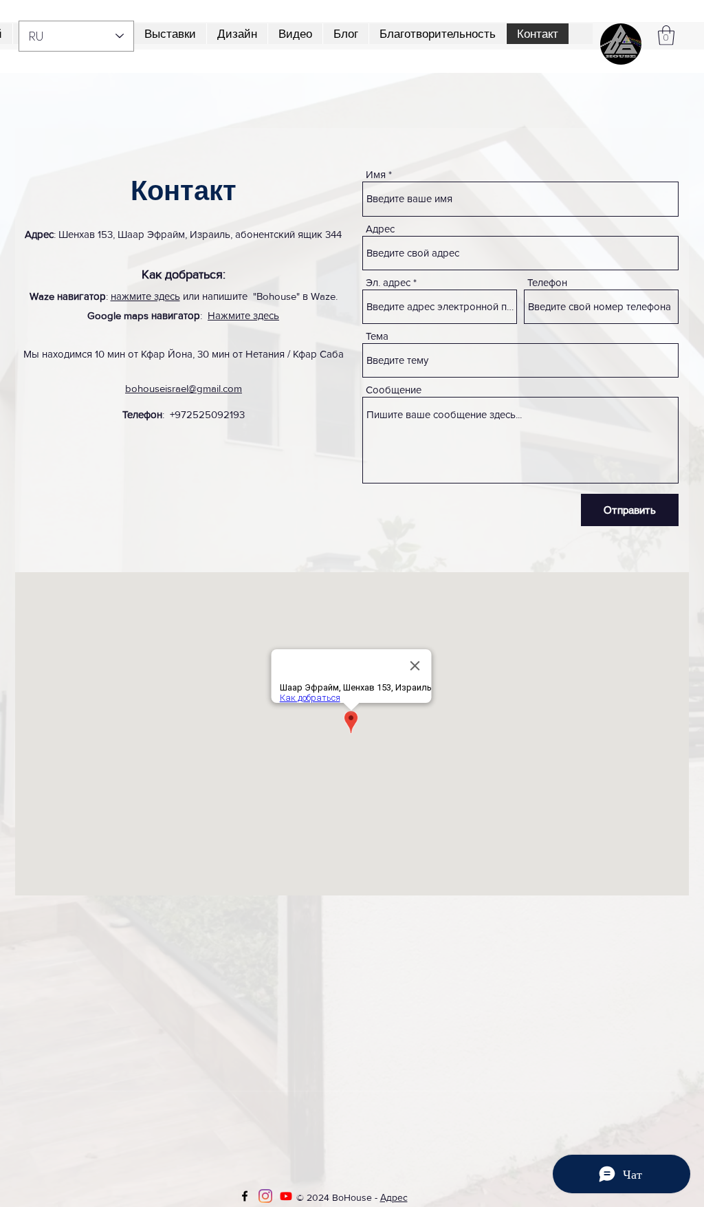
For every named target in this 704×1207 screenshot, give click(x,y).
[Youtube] (286, 1196)
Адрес (380, 229)
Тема (377, 336)
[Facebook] (245, 1196)
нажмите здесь (145, 296)
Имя (376, 174)
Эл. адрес (388, 282)
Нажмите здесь (243, 315)
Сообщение (393, 389)
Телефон (547, 282)
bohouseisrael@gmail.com (183, 388)
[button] (437, 33)
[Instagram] (265, 1196)
